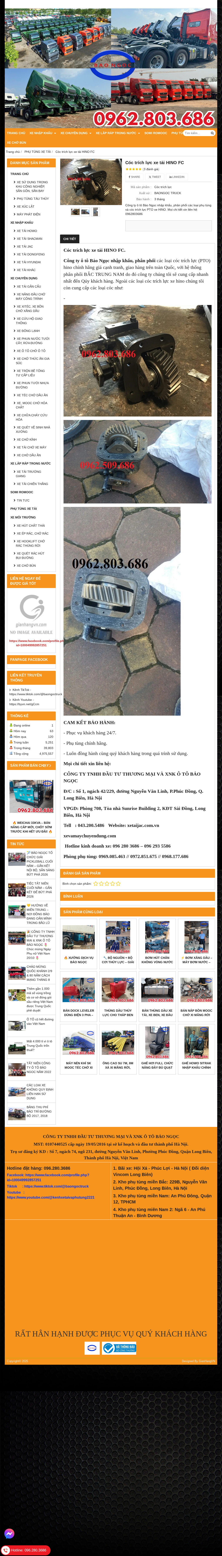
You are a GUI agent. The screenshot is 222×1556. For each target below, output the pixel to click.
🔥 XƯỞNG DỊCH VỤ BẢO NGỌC (78, 960)
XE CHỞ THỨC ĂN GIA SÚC (32, 361)
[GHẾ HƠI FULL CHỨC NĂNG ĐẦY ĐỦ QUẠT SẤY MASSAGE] (157, 1042)
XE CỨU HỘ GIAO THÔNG (29, 321)
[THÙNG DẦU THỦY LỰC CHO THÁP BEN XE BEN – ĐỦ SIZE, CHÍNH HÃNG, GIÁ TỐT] (118, 990)
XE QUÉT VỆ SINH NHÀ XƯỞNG (33, 429)
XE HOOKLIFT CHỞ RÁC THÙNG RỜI (30, 543)
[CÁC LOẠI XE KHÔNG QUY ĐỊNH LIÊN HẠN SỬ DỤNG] (17, 1099)
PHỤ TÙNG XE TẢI (23, 508)
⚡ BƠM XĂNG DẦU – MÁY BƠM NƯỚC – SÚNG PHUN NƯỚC (196, 962)
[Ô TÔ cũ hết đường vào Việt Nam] (17, 1033)
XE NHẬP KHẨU (41, 133)
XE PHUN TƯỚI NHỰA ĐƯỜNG (32, 385)
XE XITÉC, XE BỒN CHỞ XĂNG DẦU (30, 309)
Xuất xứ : (145, 193)
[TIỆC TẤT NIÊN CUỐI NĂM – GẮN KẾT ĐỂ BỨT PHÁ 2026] (17, 897)
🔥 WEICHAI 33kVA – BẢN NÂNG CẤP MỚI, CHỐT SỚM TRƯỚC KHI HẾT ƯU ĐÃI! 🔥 (31, 827)
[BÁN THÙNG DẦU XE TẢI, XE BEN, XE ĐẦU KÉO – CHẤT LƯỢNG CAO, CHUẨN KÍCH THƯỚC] (157, 990)
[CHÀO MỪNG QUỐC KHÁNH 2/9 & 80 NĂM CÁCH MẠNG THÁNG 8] (17, 981)
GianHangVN (207, 1361)
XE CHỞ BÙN (16, 142)
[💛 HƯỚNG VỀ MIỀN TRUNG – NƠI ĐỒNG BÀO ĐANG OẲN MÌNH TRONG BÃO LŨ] (17, 919)
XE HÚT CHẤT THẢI (31, 525)
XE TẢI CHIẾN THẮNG (32, 484)
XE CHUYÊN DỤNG (74, 133)
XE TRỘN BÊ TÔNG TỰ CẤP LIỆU (30, 373)
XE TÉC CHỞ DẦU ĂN (32, 395)
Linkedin (178, 176)
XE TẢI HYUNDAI (29, 262)
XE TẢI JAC (25, 246)
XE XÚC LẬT (25, 206)
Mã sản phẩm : (141, 187)
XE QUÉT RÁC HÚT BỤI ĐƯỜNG (30, 556)
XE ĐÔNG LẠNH (28, 331)
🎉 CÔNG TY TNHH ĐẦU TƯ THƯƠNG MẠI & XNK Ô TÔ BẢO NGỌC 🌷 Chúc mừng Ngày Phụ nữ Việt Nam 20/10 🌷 (40, 945)
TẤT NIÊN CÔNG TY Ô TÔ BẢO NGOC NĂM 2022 (39, 1067)
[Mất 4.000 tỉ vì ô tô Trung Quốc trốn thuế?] (17, 1055)
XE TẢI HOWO (27, 231)
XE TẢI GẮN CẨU (29, 286)
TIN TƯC (23, 500)
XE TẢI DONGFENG (31, 254)
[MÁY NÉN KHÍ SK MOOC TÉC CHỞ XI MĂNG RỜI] (78, 1042)
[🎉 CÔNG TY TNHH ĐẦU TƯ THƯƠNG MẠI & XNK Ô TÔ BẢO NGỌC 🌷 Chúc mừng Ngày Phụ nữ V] (17, 946)
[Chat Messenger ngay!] (9, 1534)
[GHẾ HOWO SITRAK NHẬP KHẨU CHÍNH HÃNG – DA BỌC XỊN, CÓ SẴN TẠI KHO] (196, 1042)
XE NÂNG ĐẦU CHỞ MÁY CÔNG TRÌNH (30, 296)
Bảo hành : (143, 199)
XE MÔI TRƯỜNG (23, 517)
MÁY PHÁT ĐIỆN (28, 214)
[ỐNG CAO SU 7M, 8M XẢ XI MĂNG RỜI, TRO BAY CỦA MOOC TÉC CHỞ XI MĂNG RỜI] (118, 1042)
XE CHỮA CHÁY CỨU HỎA (31, 417)
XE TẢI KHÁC (26, 270)
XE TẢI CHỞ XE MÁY (31, 447)
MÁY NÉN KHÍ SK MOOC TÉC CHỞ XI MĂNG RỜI (79, 1067)
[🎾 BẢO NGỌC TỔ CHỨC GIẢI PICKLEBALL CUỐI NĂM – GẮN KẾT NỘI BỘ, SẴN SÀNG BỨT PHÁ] (17, 867)
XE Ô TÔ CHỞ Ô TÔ (31, 351)
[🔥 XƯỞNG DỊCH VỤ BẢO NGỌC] (78, 937)
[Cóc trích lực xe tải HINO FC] (91, 182)
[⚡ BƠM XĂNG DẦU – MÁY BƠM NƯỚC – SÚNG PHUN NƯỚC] (196, 937)
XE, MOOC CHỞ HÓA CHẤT (31, 405)
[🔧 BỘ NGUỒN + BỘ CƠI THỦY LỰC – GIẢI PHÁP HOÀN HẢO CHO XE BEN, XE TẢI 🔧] (118, 937)
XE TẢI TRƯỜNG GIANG (28, 474)
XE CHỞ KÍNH (27, 439)
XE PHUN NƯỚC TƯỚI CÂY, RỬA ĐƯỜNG (32, 341)
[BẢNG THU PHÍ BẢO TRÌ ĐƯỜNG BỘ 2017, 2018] (17, 1121)
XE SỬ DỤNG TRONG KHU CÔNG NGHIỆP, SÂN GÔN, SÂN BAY (32, 186)
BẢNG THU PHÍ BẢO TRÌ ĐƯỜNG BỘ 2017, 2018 (39, 1111)
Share (135, 176)
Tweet (156, 176)
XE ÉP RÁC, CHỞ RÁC (33, 533)
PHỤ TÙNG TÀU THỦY (33, 198)
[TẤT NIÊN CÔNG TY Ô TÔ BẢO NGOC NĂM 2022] (17, 1077)
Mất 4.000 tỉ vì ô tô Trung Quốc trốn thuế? (39, 1046)
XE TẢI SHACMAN (29, 238)
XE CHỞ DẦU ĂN (29, 455)
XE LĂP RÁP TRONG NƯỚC (116, 133)
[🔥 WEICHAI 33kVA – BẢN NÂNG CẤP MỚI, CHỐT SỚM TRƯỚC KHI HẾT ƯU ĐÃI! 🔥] (31, 796)
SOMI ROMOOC (155, 133)
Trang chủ (16, 133)
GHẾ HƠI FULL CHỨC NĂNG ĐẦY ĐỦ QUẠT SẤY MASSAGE (157, 1067)
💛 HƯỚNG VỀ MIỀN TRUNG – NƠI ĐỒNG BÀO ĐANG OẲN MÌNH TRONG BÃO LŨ (39, 914)
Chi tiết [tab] (69, 239)
